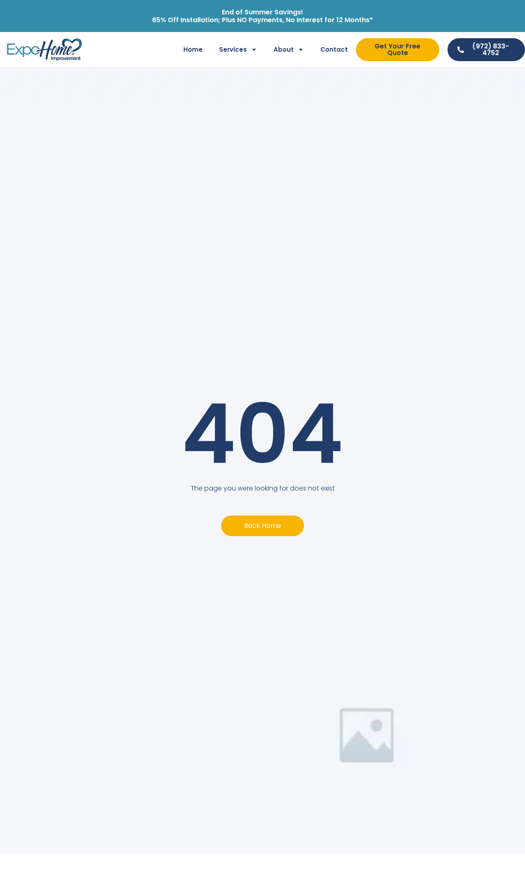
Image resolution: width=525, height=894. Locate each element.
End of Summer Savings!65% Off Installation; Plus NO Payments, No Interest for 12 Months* (262, 16)
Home (193, 49)
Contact (334, 49)
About (284, 49)
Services (233, 49)
